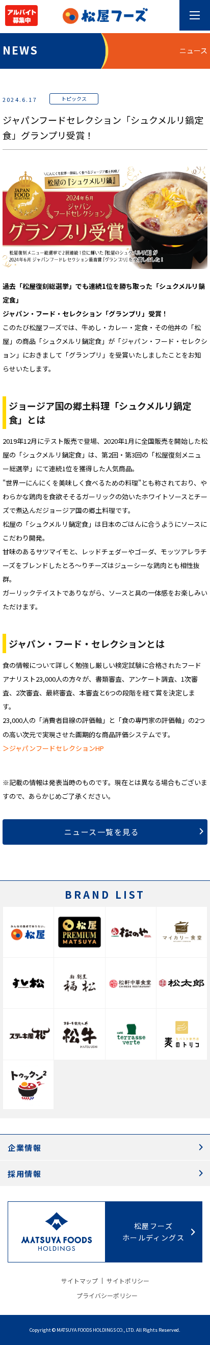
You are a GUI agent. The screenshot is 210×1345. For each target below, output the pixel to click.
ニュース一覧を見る (102, 831)
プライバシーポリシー (107, 1295)
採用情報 (24, 1173)
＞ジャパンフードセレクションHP (53, 748)
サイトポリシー (128, 1280)
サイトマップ (79, 1280)
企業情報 (24, 1147)
